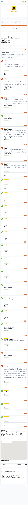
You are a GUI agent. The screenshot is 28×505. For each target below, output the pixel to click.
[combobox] (14, 48)
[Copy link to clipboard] (22, 1)
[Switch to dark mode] (23, 1)
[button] (14, 482)
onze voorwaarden (19, 474)
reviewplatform (19, 475)
